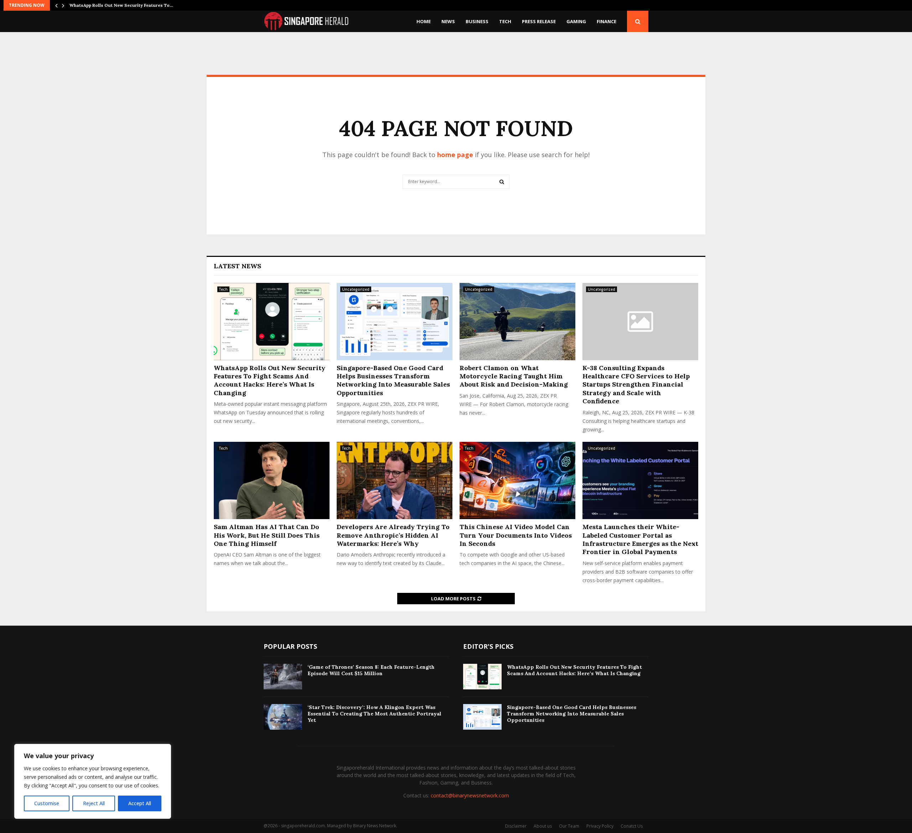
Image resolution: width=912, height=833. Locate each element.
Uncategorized (355, 289)
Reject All (94, 803)
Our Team (569, 826)
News (448, 21)
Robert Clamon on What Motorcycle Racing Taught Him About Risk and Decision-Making (514, 376)
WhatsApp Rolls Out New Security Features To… (121, 5)
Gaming (576, 21)
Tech (505, 21)
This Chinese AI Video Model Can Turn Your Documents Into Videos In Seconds (516, 535)
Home (423, 21)
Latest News (237, 266)
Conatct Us (632, 826)
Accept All (139, 803)
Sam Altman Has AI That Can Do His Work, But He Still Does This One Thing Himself (267, 535)
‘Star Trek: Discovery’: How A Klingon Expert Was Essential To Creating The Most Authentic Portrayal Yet (374, 713)
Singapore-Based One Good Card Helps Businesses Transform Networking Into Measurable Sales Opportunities (393, 380)
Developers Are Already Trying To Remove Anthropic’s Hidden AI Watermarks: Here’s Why (393, 535)
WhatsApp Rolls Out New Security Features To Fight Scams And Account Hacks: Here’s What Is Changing (269, 380)
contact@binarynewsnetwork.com (470, 795)
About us (543, 826)
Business (477, 21)
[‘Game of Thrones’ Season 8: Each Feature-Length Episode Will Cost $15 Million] (283, 676)
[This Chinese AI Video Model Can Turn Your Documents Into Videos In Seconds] (517, 480)
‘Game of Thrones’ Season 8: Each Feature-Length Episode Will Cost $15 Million (371, 670)
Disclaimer (516, 826)
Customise (46, 803)
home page (455, 154)
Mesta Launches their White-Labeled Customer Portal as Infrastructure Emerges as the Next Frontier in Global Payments (640, 539)
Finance (606, 21)
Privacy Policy (599, 826)
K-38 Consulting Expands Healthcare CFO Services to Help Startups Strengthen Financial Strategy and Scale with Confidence (636, 384)
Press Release (539, 21)
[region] (92, 781)
